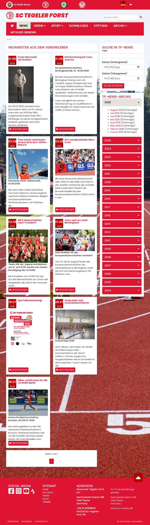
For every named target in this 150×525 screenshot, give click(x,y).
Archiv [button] (119, 26)
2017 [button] (107, 207)
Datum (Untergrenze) (115, 62)
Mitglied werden (23, 32)
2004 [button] (107, 290)
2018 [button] (107, 199)
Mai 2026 (115, 119)
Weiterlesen (19, 129)
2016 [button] (107, 215)
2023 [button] (107, 157)
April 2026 (115, 122)
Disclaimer (26, 521)
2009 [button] (107, 249)
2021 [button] (107, 174)
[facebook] (11, 492)
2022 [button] (107, 165)
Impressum (13, 521)
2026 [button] (107, 102)
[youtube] (26, 492)
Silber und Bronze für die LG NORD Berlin (32, 381)
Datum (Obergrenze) (114, 73)
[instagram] (18, 492)
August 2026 (117, 109)
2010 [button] (107, 240)
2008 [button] (107, 257)
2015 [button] (107, 224)
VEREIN (45, 495)
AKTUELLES (47, 492)
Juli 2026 (114, 113)
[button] (130, 5)
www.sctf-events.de (122, 508)
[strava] (32, 492)
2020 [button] (107, 182)
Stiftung (101, 26)
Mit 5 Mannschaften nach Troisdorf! (30, 221)
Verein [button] (39, 26)
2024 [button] (107, 148)
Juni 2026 (115, 116)
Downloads (78, 26)
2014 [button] (107, 232)
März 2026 (115, 125)
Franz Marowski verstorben (27, 58)
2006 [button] (107, 274)
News (23, 26)
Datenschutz (41, 521)
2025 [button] (107, 140)
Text (104, 50)
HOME (45, 489)
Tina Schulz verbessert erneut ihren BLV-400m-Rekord (32, 142)
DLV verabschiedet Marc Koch (79, 141)
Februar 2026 (117, 128)
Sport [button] (56, 26)
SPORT (46, 498)
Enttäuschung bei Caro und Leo (78, 58)
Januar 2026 (116, 131)
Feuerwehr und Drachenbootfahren (77, 302)
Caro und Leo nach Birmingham (76, 221)
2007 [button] (107, 265)
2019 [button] (107, 190)
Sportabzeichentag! (30, 300)
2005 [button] (107, 282)
